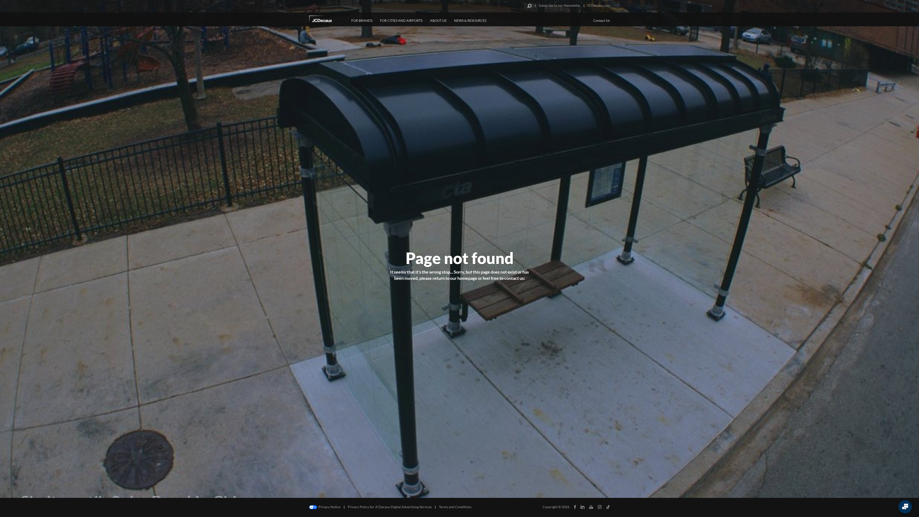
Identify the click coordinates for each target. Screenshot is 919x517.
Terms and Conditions (455, 507)
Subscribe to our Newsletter (559, 5)
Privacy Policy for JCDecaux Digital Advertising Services (390, 507)
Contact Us (601, 20)
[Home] (327, 20)
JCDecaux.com (599, 5)
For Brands (361, 20)
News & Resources (470, 20)
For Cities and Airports (401, 20)
